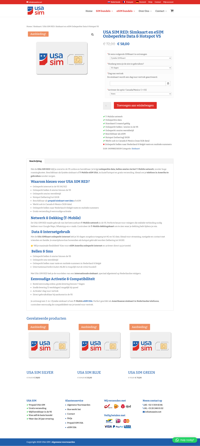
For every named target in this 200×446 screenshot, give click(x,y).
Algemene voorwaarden (63, 442)
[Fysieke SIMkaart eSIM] (140, 58)
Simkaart (37, 26)
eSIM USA (88, 301)
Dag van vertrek (115, 73)
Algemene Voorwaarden (78, 405)
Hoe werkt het (74, 409)
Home (89, 11)
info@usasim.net (153, 412)
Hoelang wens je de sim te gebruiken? (125, 64)
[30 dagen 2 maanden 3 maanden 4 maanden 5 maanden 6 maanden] (140, 67)
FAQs (150, 2)
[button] (92, 34)
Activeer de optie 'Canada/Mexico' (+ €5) (127, 90)
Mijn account (168, 2)
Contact (158, 2)
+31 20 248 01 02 (155, 408)
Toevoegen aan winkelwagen (135, 105)
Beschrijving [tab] (35, 161)
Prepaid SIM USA (75, 423)
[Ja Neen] (140, 93)
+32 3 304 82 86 (155, 405)
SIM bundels (103, 11)
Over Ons (144, 11)
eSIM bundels (125, 11)
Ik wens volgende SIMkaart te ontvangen (127, 54)
